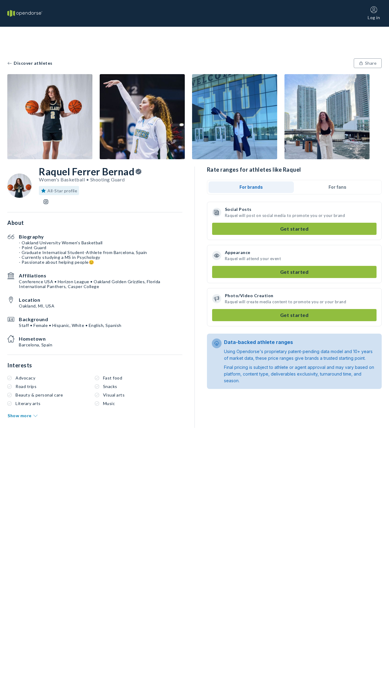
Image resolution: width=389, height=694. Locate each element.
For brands (251, 187)
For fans (337, 187)
